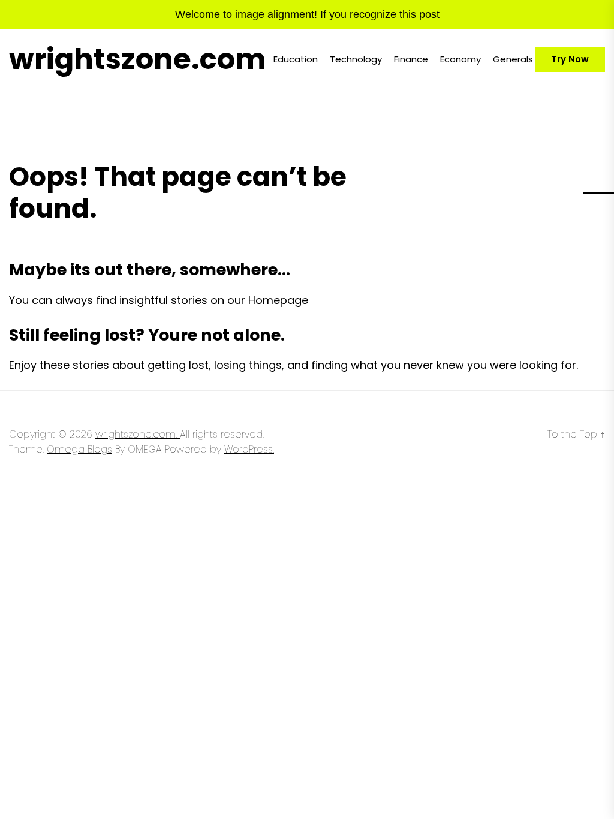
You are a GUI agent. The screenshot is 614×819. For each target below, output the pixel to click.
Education (295, 59)
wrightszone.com (137, 59)
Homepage (278, 300)
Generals (513, 59)
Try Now (570, 59)
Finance (411, 59)
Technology (356, 59)
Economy (460, 59)
